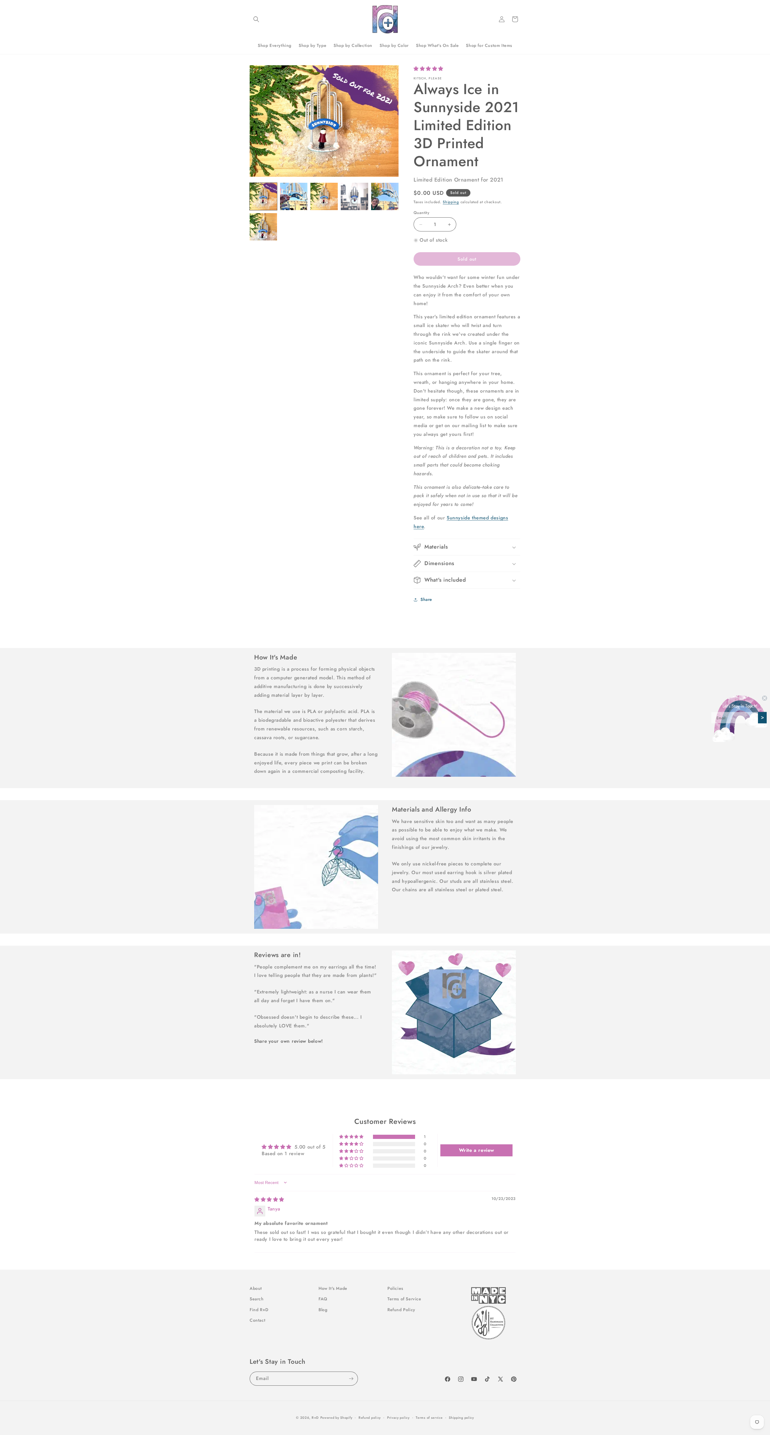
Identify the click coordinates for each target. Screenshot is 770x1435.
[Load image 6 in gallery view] (263, 226)
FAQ (323, 1299)
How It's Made (333, 1288)
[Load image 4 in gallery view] (354, 196)
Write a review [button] (476, 1150)
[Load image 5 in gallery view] (385, 196)
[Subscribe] (351, 1379)
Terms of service (429, 1417)
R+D (315, 1417)
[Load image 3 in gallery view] (324, 196)
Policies (395, 1288)
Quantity (421, 213)
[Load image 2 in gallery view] (293, 196)
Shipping (451, 202)
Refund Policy (401, 1309)
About (256, 1288)
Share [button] (426, 599)
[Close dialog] (765, 698)
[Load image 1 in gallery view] (263, 196)
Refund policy (370, 1417)
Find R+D (259, 1309)
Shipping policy (461, 1417)
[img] (269, 1199)
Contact (257, 1320)
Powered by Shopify (336, 1417)
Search (257, 1299)
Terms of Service (404, 1299)
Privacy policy (398, 1417)
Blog (323, 1309)
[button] (256, 19)
